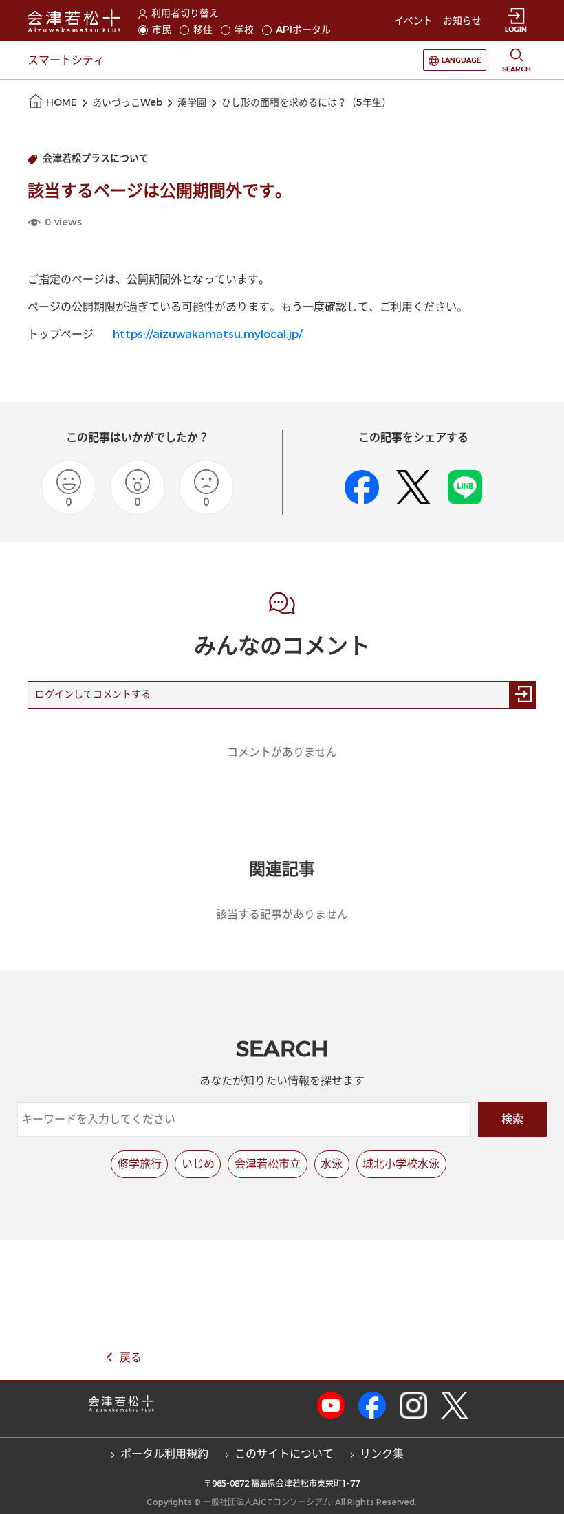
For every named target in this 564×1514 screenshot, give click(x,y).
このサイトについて (284, 1454)
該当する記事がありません (282, 914)
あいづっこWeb (127, 102)
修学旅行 (140, 1164)
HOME (61, 102)
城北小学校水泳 (401, 1164)
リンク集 (382, 1454)
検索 (512, 1119)
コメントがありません (282, 752)
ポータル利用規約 (164, 1454)
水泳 (332, 1164)
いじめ (198, 1164)
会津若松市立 (268, 1164)
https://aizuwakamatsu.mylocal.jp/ (207, 334)
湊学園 (191, 102)
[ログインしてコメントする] (522, 695)
